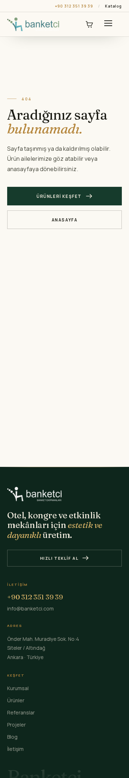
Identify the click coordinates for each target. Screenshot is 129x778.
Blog (12, 736)
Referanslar (21, 712)
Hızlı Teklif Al (59, 558)
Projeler (16, 724)
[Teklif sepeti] (89, 24)
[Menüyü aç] (108, 24)
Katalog (113, 6)
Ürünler (15, 700)
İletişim (15, 748)
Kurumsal (18, 688)
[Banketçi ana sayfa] (33, 24)
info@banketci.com (30, 608)
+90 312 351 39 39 (74, 6)
